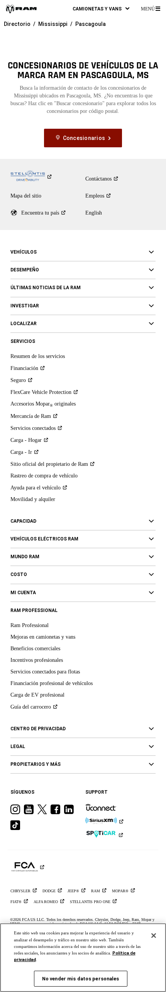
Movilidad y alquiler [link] (32, 499)
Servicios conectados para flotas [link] (45, 672)
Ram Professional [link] (29, 625)
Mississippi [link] (53, 24)
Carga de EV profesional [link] (37, 695)
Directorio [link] (17, 24)
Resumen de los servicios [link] (37, 356)
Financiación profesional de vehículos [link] (51, 683)
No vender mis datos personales (80, 979)
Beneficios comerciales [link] (35, 648)
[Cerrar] (153, 935)
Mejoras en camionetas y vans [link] (42, 637)
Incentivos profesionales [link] (36, 660)
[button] (101, 8)
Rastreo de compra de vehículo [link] (44, 476)
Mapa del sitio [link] (25, 196)
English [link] (93, 213)
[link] (21, 8)
